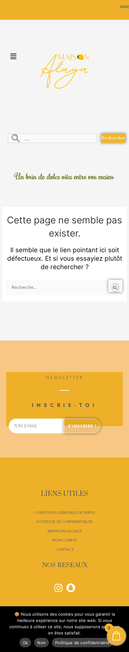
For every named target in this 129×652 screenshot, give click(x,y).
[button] (13, 56)
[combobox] (52, 138)
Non (41, 642)
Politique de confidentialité (82, 642)
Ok (25, 642)
